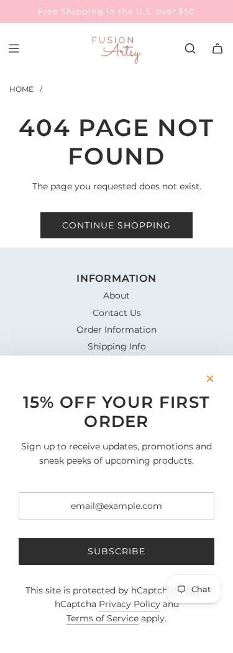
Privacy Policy (129, 604)
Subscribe (116, 551)
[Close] (210, 378)
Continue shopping (116, 225)
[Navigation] (13, 48)
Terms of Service (102, 618)
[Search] (190, 48)
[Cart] (217, 48)
